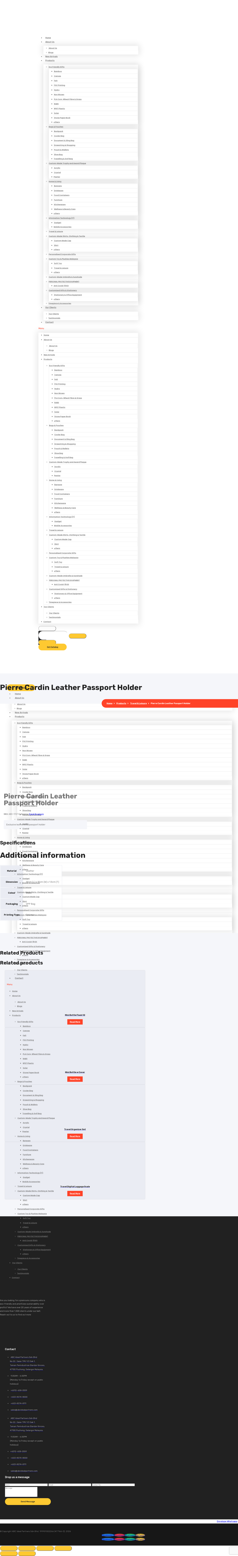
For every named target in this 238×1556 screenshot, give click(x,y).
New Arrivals (51, 56)
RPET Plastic (59, 108)
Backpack (58, 131)
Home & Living (55, 181)
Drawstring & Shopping (64, 145)
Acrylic (57, 168)
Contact (49, 322)
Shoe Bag (58, 154)
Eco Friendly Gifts (56, 67)
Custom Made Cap (62, 240)
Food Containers (61, 195)
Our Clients (50, 307)
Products (50, 60)
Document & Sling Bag (64, 140)
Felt (56, 80)
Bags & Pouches (56, 126)
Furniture (58, 200)
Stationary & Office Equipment (68, 295)
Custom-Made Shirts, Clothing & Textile (67, 236)
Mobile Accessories (62, 227)
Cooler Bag (59, 136)
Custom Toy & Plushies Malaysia (63, 259)
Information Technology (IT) (61, 218)
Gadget (57, 222)
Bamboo (58, 71)
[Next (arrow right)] (27, 1553)
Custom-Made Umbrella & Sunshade (65, 277)
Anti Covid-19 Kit (61, 285)
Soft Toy (58, 263)
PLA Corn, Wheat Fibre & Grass (68, 99)
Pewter (57, 177)
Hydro (57, 90)
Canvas (57, 76)
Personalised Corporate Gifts (62, 254)
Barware (58, 186)
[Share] (27, 1548)
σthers (57, 122)
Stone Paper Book (62, 118)
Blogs (50, 52)
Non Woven (59, 94)
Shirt (56, 245)
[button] (88, 328)
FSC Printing (59, 85)
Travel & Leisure (56, 231)
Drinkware (58, 190)
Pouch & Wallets (61, 150)
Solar (56, 113)
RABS (56, 104)
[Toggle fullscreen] (45, 1548)
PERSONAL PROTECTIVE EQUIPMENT (64, 281)
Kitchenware (60, 204)
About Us (49, 42)
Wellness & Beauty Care (64, 209)
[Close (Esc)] (9, 1548)
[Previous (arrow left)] (9, 1553)
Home (48, 38)
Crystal (57, 172)
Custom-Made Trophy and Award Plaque (67, 163)
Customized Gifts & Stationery (63, 290)
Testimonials (54, 318)
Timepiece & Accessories (59, 303)
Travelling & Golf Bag (63, 158)
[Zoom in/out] (63, 1548)
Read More (75, 1022)
